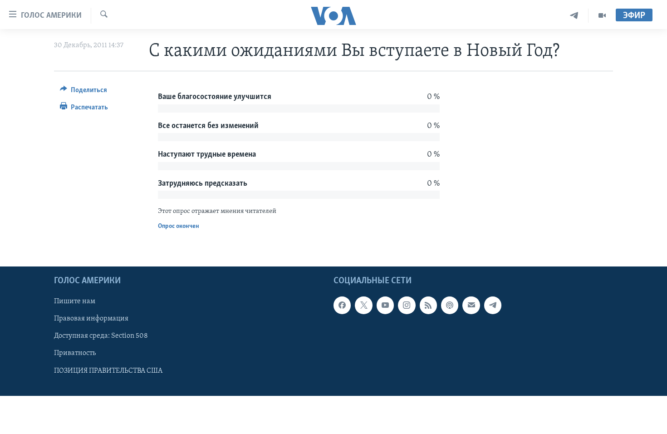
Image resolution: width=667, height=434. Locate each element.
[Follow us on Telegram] (492, 305)
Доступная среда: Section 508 (101, 336)
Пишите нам (74, 301)
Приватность (75, 353)
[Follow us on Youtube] (385, 305)
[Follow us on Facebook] (342, 305)
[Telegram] (574, 16)
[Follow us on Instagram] (406, 305)
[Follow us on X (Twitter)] (363, 305)
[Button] (83, 92)
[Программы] (602, 16)
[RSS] (428, 305)
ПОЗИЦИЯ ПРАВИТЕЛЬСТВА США (108, 371)
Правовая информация (91, 318)
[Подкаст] (449, 305)
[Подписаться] (471, 305)
